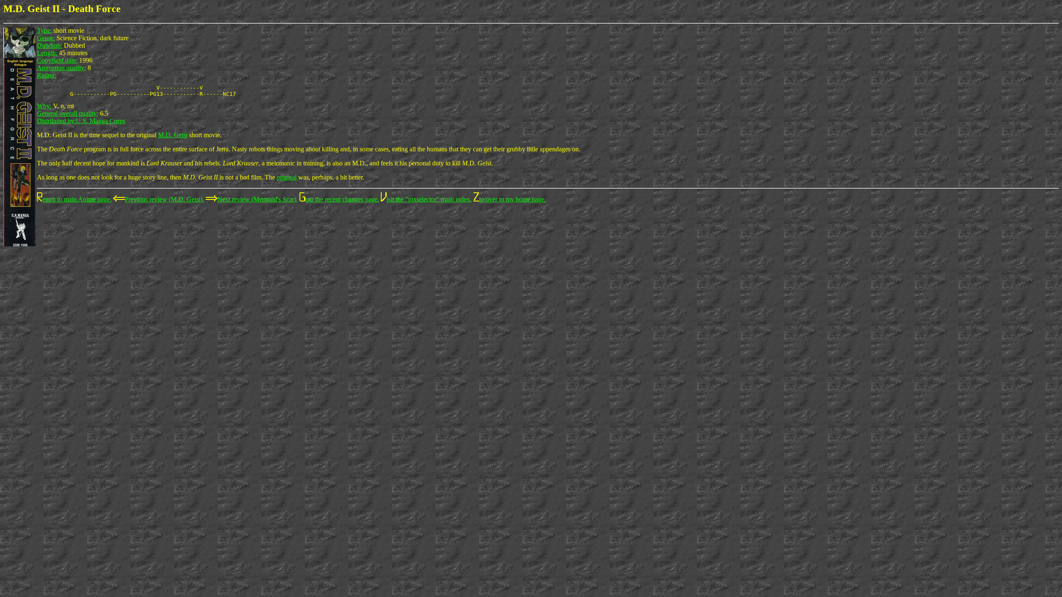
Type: (44, 30)
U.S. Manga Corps (100, 120)
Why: (44, 105)
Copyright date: (57, 60)
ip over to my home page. (512, 199)
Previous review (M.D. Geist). (164, 199)
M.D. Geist (173, 134)
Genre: (46, 37)
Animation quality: (61, 67)
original (287, 177)
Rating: (46, 75)
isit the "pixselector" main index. (429, 199)
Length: (47, 52)
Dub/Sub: (49, 45)
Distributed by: (56, 120)
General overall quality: (67, 113)
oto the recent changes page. (342, 199)
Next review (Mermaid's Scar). (257, 199)
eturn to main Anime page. (77, 199)
